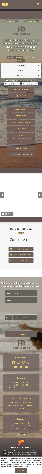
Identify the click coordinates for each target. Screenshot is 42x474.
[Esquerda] (2, 195)
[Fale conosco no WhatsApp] (18, 362)
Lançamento (21, 129)
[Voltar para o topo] (5, 453)
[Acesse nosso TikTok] (28, 362)
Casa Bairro (21, 116)
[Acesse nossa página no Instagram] (23, 362)
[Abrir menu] (38, 4)
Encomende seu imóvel (21, 426)
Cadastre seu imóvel (21, 423)
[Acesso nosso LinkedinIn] (26, 367)
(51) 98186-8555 (32, 21)
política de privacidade (9, 466)
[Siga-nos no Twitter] (21, 367)
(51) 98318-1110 (11, 21)
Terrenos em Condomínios (21, 155)
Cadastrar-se (21, 334)
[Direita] (40, 195)
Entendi (21, 471)
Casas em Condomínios (21, 122)
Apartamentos (21, 109)
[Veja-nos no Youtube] (15, 367)
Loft (21, 135)
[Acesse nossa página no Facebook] (13, 362)
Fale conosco (21, 429)
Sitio (21, 142)
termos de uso (23, 466)
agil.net (29, 447)
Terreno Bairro (20, 148)
